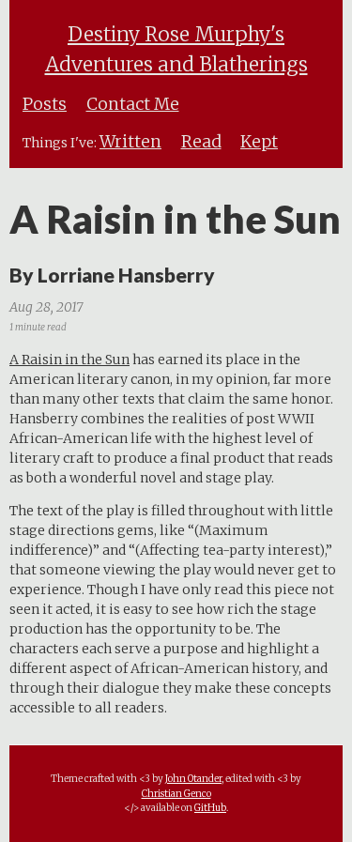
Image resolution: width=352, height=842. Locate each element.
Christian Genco (176, 794)
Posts (45, 104)
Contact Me (132, 104)
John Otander (193, 779)
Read (201, 141)
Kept (259, 141)
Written (130, 141)
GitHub (210, 808)
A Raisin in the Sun (69, 359)
